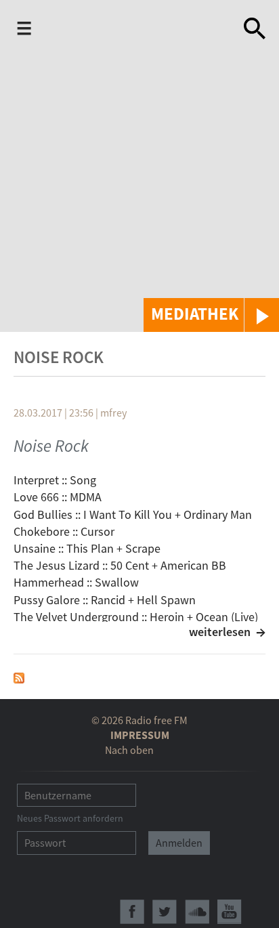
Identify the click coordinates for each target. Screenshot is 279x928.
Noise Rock (51, 446)
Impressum (139, 735)
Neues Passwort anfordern (70, 818)
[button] (211, 315)
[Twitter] (164, 912)
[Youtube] (229, 912)
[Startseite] (140, 28)
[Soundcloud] (197, 912)
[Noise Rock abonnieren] (19, 676)
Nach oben (129, 750)
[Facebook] (132, 912)
